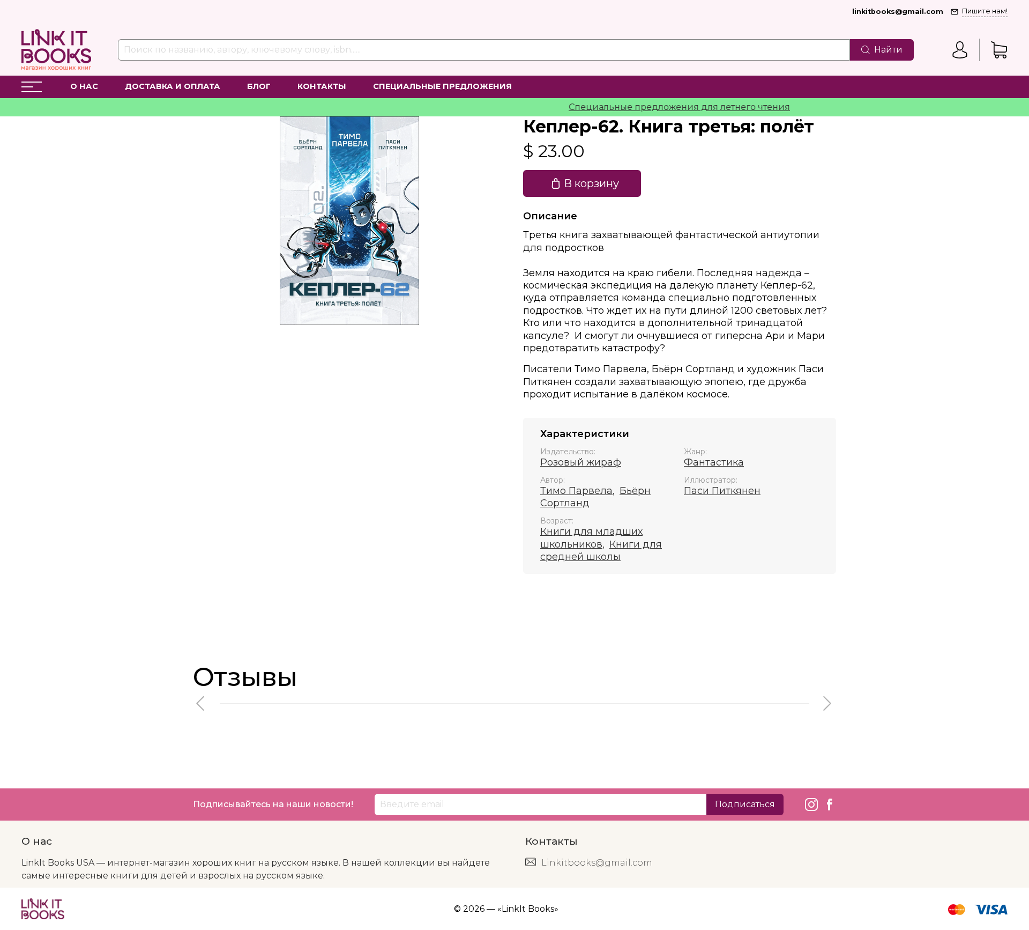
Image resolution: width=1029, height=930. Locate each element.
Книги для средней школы (601, 550)
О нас (84, 86)
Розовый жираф (580, 462)
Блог (259, 86)
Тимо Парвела (576, 491)
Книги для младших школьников (591, 538)
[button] (201, 703)
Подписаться (745, 804)
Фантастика (714, 462)
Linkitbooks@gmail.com (596, 863)
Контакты (321, 86)
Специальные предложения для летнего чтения (660, 107)
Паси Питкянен (722, 491)
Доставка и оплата (172, 86)
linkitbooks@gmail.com (897, 12)
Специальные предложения (442, 86)
